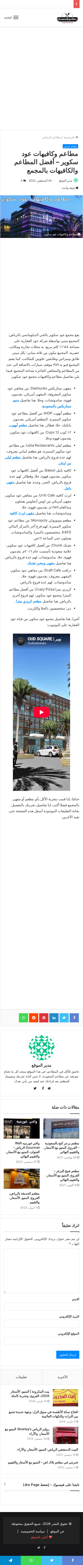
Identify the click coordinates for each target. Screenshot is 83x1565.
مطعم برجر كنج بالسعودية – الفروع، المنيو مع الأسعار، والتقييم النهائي (61, 1147)
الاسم (75, 1299)
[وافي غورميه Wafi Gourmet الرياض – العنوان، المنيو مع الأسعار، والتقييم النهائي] (22, 1128)
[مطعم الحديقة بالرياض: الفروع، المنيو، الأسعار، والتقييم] (22, 1179)
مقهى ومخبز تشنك (41, 563)
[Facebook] (44, 1548)
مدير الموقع (65, 180)
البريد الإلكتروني (69, 1316)
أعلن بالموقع (40, 1537)
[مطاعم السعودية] (68, 17)
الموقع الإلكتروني (68, 1333)
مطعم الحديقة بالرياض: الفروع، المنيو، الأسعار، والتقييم (24, 1197)
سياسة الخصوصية (33, 1531)
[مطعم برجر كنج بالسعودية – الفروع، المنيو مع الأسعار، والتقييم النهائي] (61, 1128)
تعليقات (21, 1377)
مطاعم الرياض (51, 137)
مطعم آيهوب (18, 425)
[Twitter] (39, 1548)
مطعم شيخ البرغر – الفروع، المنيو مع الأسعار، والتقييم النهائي (62, 1175)
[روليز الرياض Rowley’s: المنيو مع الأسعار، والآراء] (65, 1435)
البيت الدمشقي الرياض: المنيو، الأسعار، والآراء (47, 1449)
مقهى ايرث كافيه (22, 513)
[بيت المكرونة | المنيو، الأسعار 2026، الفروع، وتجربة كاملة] (65, 1397)
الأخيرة (63, 1377)
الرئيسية (69, 137)
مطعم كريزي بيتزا (29, 601)
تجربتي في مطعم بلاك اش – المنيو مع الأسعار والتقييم (43, 1462)
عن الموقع (57, 1531)
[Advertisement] (41, 82)
